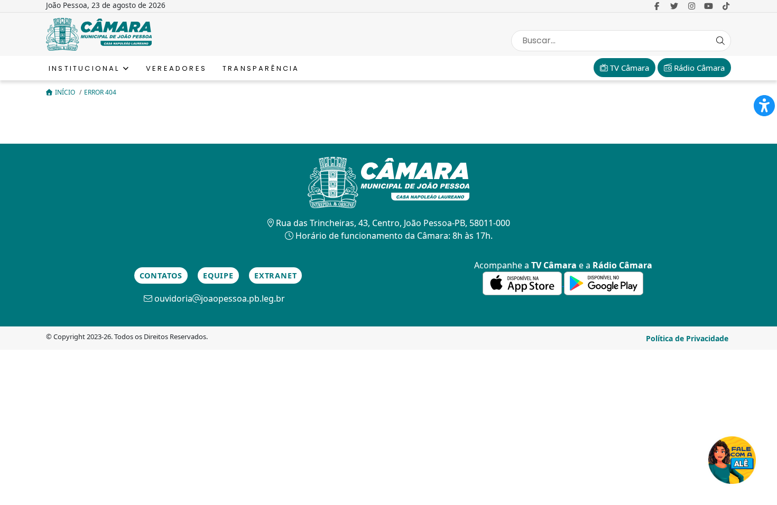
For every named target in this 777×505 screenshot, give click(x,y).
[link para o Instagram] (692, 6)
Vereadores (176, 68)
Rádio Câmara (698, 67)
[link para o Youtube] (709, 6)
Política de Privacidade (687, 338)
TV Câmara (628, 67)
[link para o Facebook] (657, 6)
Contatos (161, 275)
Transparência (261, 68)
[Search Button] (720, 40)
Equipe (218, 275)
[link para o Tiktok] (726, 6)
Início (66, 92)
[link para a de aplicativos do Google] (603, 282)
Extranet (275, 275)
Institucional (86, 68)
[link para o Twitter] (674, 6)
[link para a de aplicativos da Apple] (523, 282)
